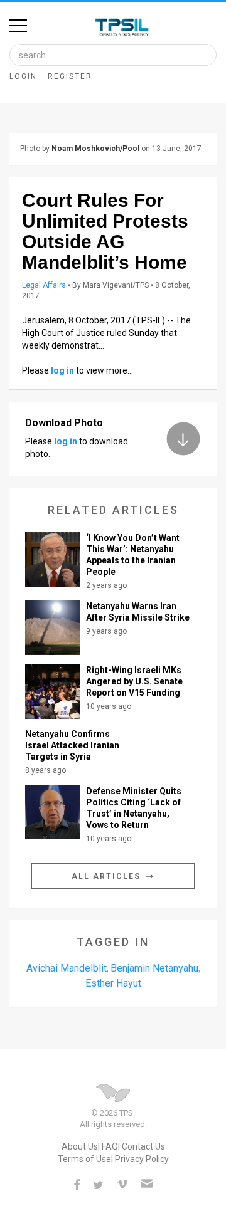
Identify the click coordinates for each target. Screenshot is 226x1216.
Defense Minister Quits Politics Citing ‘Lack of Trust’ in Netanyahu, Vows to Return (133, 808)
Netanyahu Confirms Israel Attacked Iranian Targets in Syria (72, 745)
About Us (80, 1146)
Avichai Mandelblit (66, 968)
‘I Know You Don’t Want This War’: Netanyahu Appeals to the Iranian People (133, 555)
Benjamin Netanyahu (154, 968)
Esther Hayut (113, 983)
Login (23, 76)
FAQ (110, 1146)
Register (70, 76)
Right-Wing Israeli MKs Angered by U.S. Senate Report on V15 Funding (134, 681)
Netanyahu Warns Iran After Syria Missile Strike (138, 611)
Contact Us (143, 1146)
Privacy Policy (142, 1159)
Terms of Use (84, 1159)
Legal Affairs (44, 285)
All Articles (108, 876)
